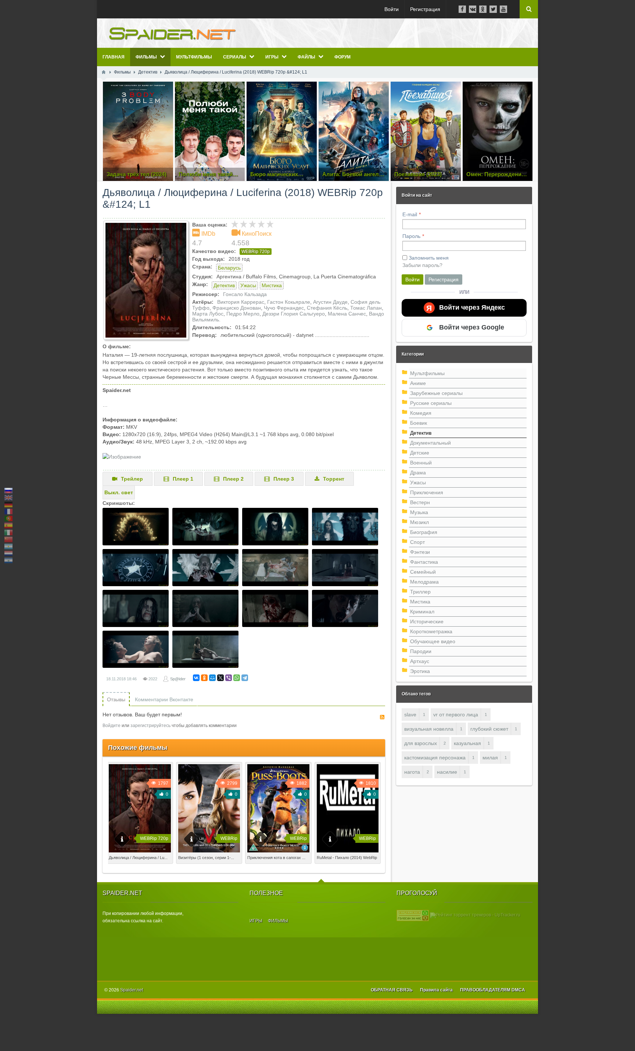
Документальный (430, 443)
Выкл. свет (118, 492)
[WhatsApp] (236, 677)
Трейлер (132, 479)
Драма (418, 472)
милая (490, 757)
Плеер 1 (183, 479)
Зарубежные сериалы (436, 393)
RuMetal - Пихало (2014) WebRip (347, 857)
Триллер (420, 592)
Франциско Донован (236, 308)
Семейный (423, 572)
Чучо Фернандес (284, 308)
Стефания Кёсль (327, 308)
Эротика (420, 671)
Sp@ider (178, 679)
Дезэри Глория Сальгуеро (293, 314)
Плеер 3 (283, 479)
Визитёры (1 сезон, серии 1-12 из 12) (209, 859)
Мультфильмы (427, 373)
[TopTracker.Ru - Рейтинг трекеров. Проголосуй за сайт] (413, 915)
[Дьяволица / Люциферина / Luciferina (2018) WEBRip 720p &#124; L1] (145, 280)
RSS (382, 717)
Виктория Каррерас (240, 302)
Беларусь (229, 268)
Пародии (420, 651)
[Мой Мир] (212, 677)
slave (410, 714)
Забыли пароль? (422, 265)
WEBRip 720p (255, 251)
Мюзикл (419, 522)
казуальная (467, 743)
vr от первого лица (455, 714)
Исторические (427, 621)
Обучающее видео (432, 641)
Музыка (419, 512)
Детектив (224, 285)
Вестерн (420, 502)
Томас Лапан (366, 308)
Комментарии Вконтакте (164, 699)
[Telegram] (244, 677)
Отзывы (116, 699)
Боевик (418, 423)
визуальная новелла (428, 729)
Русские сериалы (431, 403)
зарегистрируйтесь (150, 725)
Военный (421, 463)
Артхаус (419, 661)
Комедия (420, 413)
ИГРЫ (256, 920)
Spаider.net (131, 990)
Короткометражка (431, 631)
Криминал (422, 611)
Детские (419, 453)
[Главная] (104, 72)
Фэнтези (420, 552)
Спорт (417, 542)
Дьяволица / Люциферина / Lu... (138, 857)
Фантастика (424, 562)
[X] (220, 677)
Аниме (418, 383)
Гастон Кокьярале (288, 302)
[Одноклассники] (204, 677)
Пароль (411, 236)
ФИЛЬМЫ (278, 920)
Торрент (333, 479)
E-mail (409, 214)
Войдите (112, 725)
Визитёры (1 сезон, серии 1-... (206, 857)
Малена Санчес (347, 314)
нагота (412, 772)
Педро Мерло (242, 314)
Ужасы (248, 285)
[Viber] (228, 677)
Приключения (426, 492)
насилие (447, 772)
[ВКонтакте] (196, 677)
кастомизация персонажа (435, 757)
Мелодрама (424, 582)
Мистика (272, 285)
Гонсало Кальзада (245, 294)
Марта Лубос (207, 314)
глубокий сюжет (489, 729)
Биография (423, 532)
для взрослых (420, 743)
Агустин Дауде (330, 302)
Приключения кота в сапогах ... (276, 857)
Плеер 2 (233, 479)
